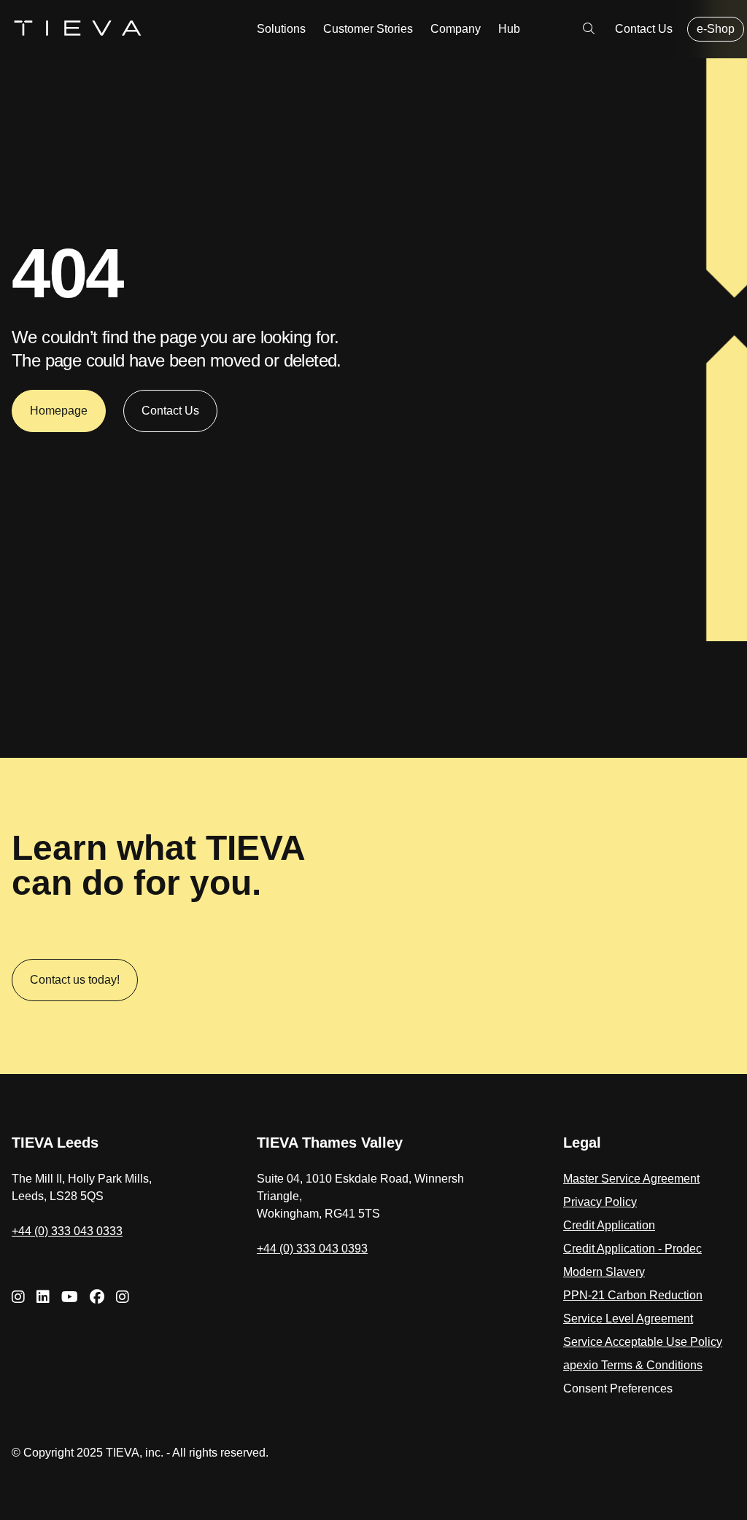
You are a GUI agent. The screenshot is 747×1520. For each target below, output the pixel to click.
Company (455, 29)
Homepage (59, 410)
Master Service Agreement (631, 1178)
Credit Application (609, 1225)
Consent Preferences (618, 1388)
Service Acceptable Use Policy (642, 1342)
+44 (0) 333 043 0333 (67, 1231)
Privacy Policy (600, 1202)
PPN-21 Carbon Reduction (633, 1295)
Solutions (281, 29)
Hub (509, 29)
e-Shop (716, 29)
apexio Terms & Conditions (633, 1365)
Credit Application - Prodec (632, 1248)
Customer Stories (368, 29)
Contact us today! (75, 979)
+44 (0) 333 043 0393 (312, 1248)
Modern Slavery (604, 1272)
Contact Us (644, 29)
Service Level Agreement (628, 1318)
